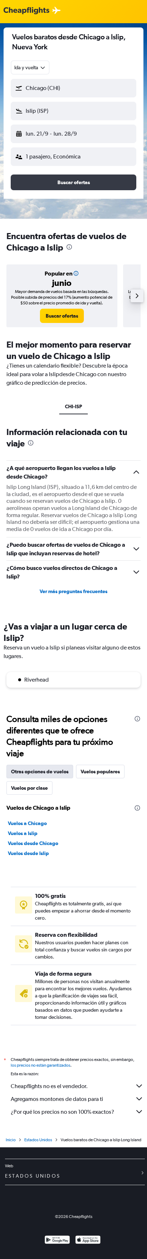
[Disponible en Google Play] (57, 1241)
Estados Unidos (38, 1139)
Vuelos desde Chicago (33, 843)
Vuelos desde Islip (28, 853)
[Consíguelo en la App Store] (88, 1241)
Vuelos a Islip (22, 833)
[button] (73, 88)
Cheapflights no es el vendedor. (49, 1086)
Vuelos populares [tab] (100, 771)
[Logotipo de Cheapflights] (26, 10)
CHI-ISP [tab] (73, 406)
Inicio (11, 1139)
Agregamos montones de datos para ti (57, 1099)
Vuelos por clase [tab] (29, 788)
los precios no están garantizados (40, 1065)
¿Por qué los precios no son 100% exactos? (62, 1111)
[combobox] (30, 67)
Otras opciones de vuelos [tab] (40, 771)
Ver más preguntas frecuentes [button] (73, 591)
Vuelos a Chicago (27, 823)
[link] (62, 316)
